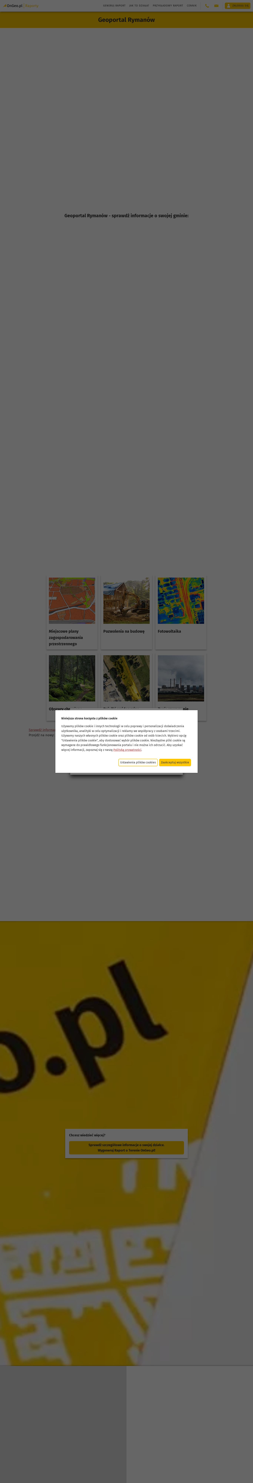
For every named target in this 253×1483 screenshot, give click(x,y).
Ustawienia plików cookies (138, 762)
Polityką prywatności (127, 750)
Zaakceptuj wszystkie (175, 762)
